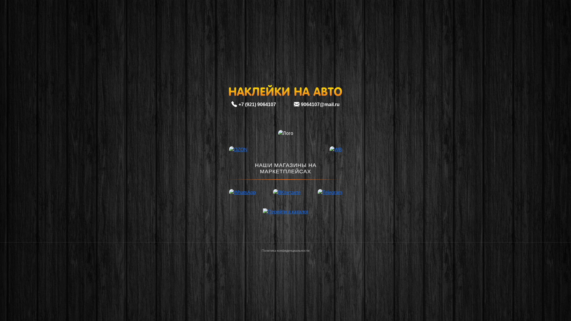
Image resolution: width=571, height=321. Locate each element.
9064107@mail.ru (320, 104)
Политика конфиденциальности (285, 250)
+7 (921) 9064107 (257, 104)
